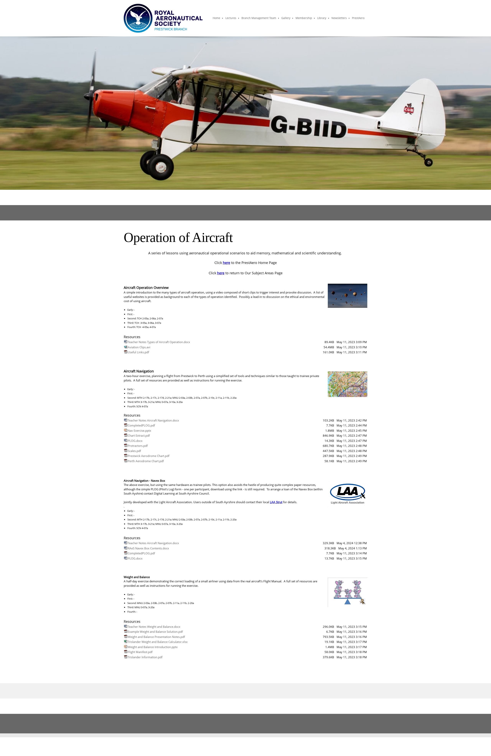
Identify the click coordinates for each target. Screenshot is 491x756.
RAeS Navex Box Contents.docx (148, 548)
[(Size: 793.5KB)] (125, 637)
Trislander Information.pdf (145, 657)
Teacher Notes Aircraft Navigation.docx (153, 420)
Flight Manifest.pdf (140, 652)
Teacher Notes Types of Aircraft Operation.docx (159, 342)
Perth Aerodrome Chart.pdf (146, 461)
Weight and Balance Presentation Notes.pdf (156, 637)
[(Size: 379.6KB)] (125, 657)
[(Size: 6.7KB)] (125, 632)
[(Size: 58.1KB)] (125, 461)
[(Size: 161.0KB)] (125, 352)
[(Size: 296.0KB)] (125, 627)
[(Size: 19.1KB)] (125, 642)
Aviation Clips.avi (139, 347)
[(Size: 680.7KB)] (125, 446)
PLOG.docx (135, 441)
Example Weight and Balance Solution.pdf (155, 632)
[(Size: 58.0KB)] (125, 652)
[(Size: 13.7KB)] (125, 558)
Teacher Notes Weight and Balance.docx (154, 627)
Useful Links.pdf (138, 352)
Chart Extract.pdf (139, 435)
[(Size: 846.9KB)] (125, 435)
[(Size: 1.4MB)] (125, 647)
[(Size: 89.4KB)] (125, 342)
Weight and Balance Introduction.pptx (153, 647)
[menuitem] (216, 18)
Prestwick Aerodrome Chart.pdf (148, 456)
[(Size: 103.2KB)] (125, 420)
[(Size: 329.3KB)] (125, 543)
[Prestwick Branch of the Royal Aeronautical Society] (163, 18)
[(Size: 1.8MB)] (125, 430)
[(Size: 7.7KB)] (125, 425)
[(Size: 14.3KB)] (125, 441)
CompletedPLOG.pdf (141, 425)
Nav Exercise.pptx (139, 430)
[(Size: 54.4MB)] (125, 347)
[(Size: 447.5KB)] (125, 451)
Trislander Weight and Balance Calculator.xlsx (158, 642)
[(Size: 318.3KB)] (125, 548)
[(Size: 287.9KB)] (125, 456)
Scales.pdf (134, 451)
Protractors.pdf (138, 446)
